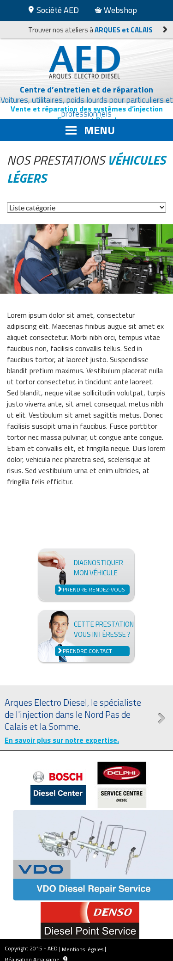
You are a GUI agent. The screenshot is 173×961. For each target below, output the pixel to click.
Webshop (119, 10)
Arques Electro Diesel (87, 62)
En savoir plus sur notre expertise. (62, 739)
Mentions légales (82, 949)
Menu (99, 130)
